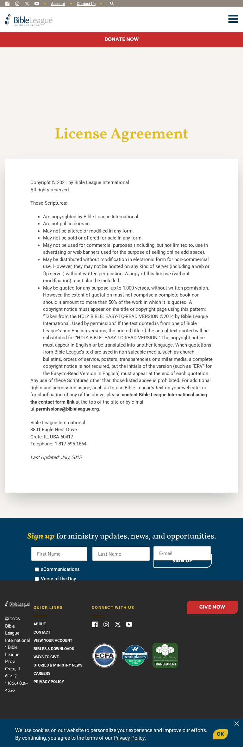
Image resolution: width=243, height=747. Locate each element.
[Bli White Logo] (17, 604)
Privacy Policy (49, 682)
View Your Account (53, 640)
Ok (220, 734)
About (40, 624)
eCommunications (60, 569)
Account (58, 4)
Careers (42, 673)
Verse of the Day (58, 579)
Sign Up (182, 561)
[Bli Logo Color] (29, 20)
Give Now (212, 607)
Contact (42, 632)
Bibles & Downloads (54, 649)
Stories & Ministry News (58, 665)
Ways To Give (46, 657)
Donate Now (121, 39)
